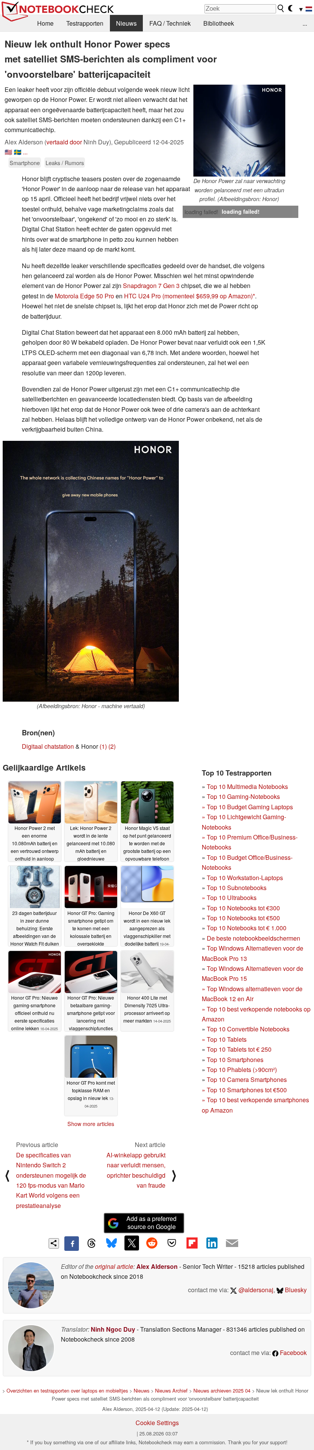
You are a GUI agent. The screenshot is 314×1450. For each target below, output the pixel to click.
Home (45, 23)
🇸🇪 (17, 151)
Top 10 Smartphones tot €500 (244, 1089)
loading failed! (201, 212)
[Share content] (54, 1243)
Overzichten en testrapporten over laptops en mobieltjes (67, 1390)
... (305, 23)
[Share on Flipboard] (192, 1243)
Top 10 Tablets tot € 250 (239, 1049)
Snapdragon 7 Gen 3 (151, 285)
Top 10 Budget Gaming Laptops (247, 806)
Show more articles (90, 1124)
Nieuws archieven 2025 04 (221, 1390)
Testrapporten (84, 23)
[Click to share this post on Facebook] (71, 1243)
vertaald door (64, 141)
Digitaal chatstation (48, 746)
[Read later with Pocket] (172, 1243)
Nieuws (126, 23)
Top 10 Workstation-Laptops (245, 877)
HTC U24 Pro (142, 295)
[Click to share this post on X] (131, 1243)
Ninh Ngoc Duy (113, 1329)
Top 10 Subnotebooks (237, 887)
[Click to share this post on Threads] (91, 1243)
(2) (112, 746)
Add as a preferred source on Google (151, 1222)
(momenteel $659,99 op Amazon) (207, 295)
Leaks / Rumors (65, 163)
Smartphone (25, 163)
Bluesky (295, 1289)
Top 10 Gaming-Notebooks (243, 796)
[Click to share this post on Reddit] (151, 1243)
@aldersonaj (255, 1289)
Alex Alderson (157, 1266)
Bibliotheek (218, 23)
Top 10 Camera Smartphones (247, 1079)
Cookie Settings (157, 1422)
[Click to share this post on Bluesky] (111, 1243)
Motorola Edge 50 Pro (84, 295)
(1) (103, 746)
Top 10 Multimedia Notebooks (247, 786)
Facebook (292, 1352)
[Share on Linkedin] (211, 1243)
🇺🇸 (8, 151)
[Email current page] (232, 1243)
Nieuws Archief (171, 1390)
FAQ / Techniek (170, 23)
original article (114, 1266)
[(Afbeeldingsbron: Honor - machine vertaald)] (91, 571)
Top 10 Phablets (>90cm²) (242, 1069)
